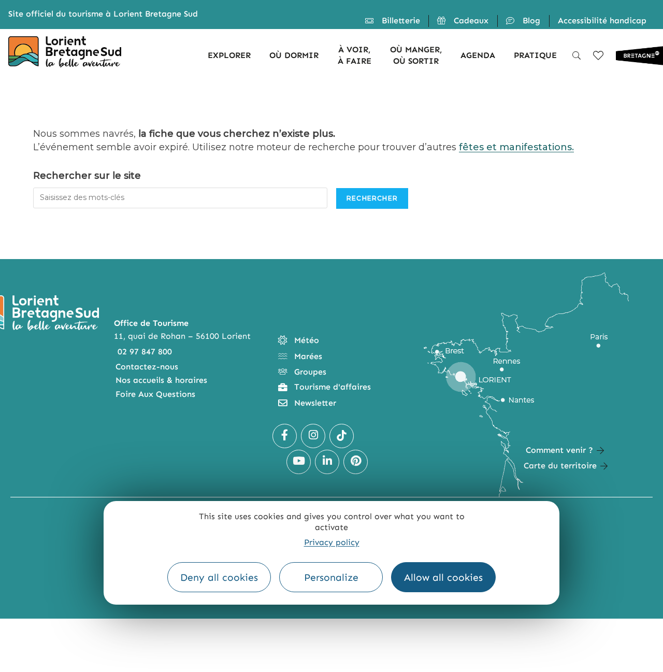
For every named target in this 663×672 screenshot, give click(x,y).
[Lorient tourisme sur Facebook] (284, 436)
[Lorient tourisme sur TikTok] (341, 436)
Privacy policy (331, 542)
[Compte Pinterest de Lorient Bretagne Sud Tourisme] (355, 462)
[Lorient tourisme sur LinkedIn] (327, 462)
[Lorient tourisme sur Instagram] (313, 436)
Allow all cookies (443, 577)
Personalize (331, 577)
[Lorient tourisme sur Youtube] (298, 462)
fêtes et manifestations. (516, 147)
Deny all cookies (219, 577)
